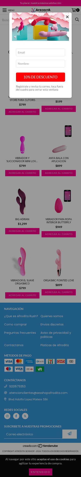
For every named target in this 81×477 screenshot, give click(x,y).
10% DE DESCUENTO (40, 77)
